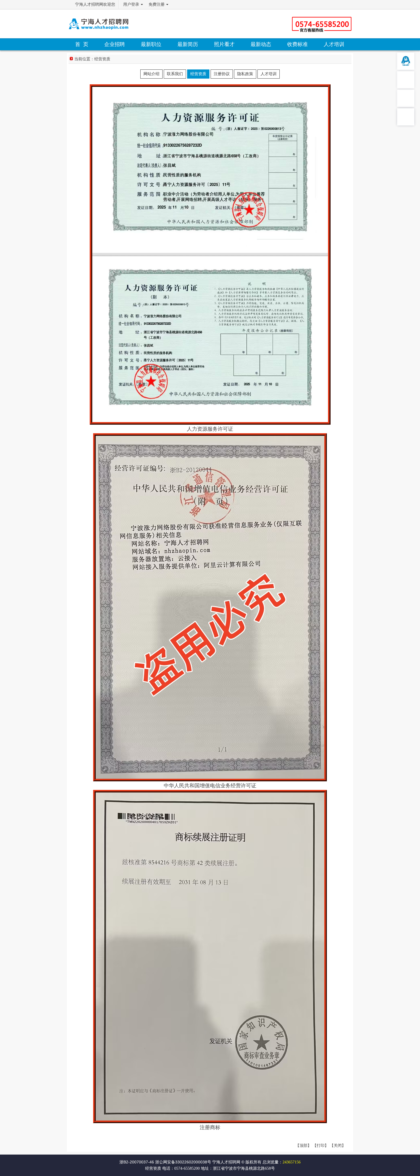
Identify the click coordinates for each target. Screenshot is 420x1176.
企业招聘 (114, 44)
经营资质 (102, 59)
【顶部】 (303, 1145)
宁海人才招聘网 (226, 1162)
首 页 (81, 44)
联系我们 (175, 74)
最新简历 (187, 44)
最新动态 (261, 44)
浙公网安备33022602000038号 (183, 1162)
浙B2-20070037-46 (136, 1162)
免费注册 (157, 4)
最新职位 (151, 44)
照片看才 (224, 44)
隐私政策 (245, 74)
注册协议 (222, 74)
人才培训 (334, 44)
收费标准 (297, 44)
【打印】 (321, 1145)
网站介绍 (151, 74)
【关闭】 (338, 1145)
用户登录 (131, 4)
